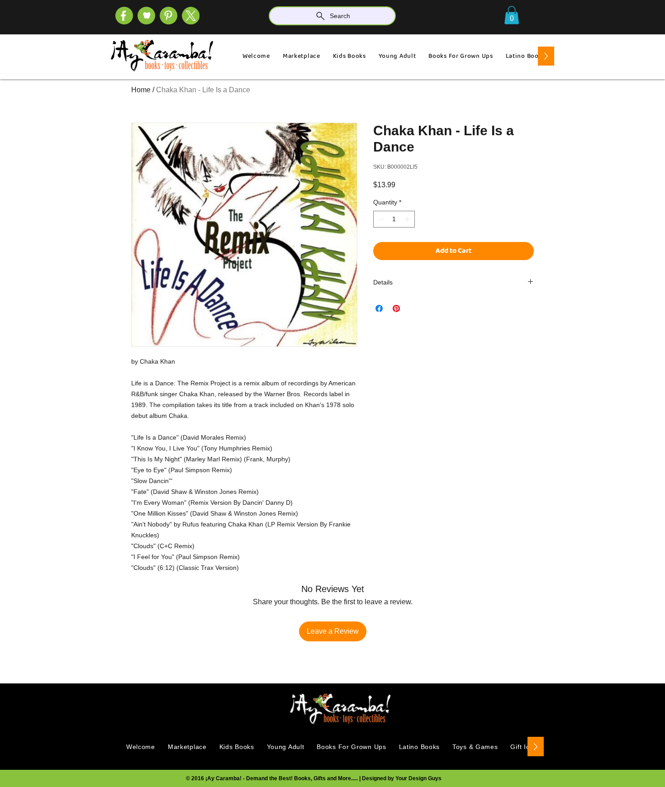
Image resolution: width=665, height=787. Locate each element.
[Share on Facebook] (379, 308)
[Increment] (407, 219)
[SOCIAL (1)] (146, 15)
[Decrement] (380, 219)
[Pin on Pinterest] (396, 308)
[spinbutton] (394, 219)
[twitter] (191, 15)
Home (141, 90)
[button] (511, 15)
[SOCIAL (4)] (124, 15)
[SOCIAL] (168, 15)
